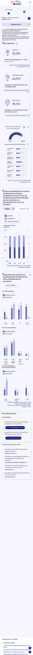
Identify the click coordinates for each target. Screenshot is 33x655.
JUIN (15, 263)
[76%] (7, 388)
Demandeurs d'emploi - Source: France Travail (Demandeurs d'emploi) (18, 266)
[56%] (14, 348)
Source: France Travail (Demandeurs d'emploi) (16, 90)
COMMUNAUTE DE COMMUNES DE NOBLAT (14, 652)
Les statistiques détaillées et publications (16, 462)
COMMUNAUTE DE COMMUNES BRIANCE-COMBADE (16, 649)
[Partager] (30, 648)
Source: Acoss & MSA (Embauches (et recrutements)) (20, 65)
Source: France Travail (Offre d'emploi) (15, 115)
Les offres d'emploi (10, 477)
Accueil (4, 17)
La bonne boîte (9, 469)
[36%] (14, 311)
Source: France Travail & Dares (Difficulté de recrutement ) (19, 181)
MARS (10, 263)
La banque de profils (10, 453)
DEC (24, 263)
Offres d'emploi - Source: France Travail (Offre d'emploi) (19, 405)
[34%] (21, 311)
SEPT (19, 263)
